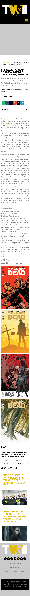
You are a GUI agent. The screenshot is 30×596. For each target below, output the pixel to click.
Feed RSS (9, 575)
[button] (3, 103)
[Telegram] (21, 558)
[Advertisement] (15, 39)
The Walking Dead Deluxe (15, 456)
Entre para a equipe (15, 563)
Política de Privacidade (11, 571)
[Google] (24, 558)
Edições (5, 454)
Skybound (4, 123)
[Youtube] (18, 558)
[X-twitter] (8, 558)
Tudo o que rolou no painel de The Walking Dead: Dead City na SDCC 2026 (14, 480)
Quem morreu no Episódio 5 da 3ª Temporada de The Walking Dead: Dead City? (14, 516)
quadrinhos (8, 119)
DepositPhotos (19, 575)
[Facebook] (5, 558)
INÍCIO (4, 62)
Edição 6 (24, 452)
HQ (8, 62)
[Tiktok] (15, 558)
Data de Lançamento (13, 452)
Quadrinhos (12, 454)
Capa (4, 452)
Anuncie (23, 571)
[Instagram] (11, 558)
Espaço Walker (15, 567)
